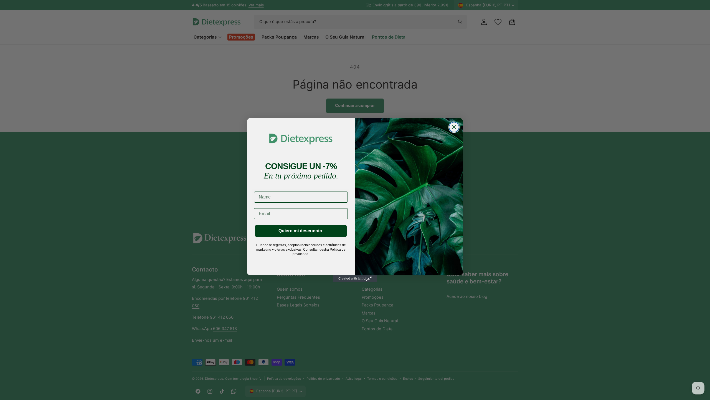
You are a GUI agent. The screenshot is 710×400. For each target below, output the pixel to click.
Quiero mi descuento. (300, 230)
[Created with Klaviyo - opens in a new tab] (355, 278)
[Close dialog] (454, 127)
